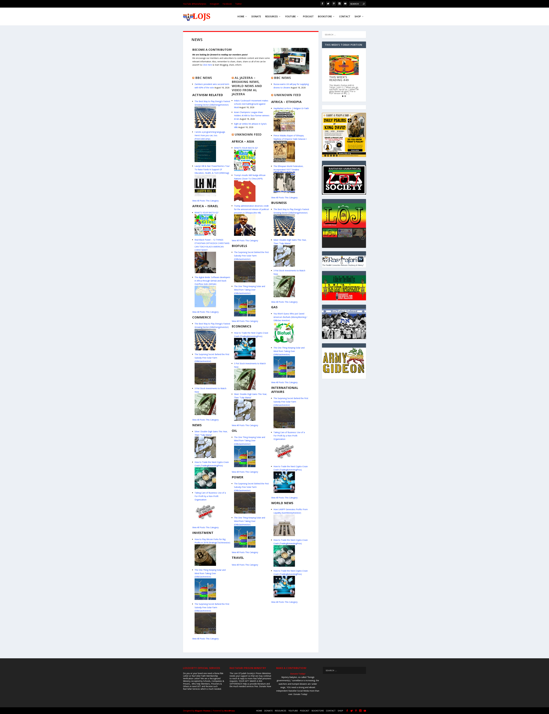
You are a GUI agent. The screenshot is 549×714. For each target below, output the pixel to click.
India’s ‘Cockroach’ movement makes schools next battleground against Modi (251, 104)
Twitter (238, 3)
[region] (344, 225)
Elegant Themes (202, 710)
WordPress (229, 710)
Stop (345, 96)
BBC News (203, 77)
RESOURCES (271, 16)
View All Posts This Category (205, 200)
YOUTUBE (290, 16)
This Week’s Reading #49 (339, 78)
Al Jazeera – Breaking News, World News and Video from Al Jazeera (247, 85)
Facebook (227, 3)
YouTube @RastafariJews (194, 3)
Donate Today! (297, 673)
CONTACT (344, 16)
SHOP (358, 16)
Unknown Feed (248, 134)
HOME (240, 16)
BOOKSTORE (325, 16)
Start (343, 96)
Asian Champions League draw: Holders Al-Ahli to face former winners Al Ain (251, 115)
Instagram (214, 3)
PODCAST (308, 16)
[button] (344, 215)
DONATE (256, 16)
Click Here (207, 64)
